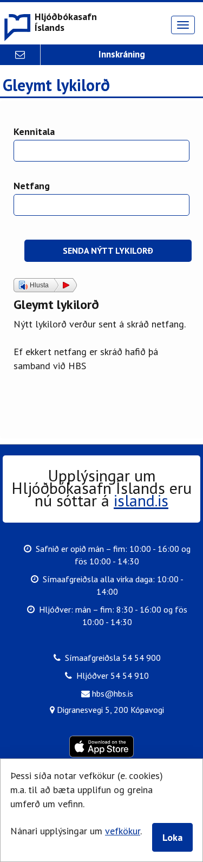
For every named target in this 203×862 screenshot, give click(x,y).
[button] (50, 23)
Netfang (32, 185)
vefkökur (122, 831)
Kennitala (34, 131)
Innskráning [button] (122, 54)
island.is (141, 500)
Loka (172, 837)
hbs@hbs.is (111, 693)
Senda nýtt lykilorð (108, 250)
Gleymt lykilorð (56, 85)
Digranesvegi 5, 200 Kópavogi (109, 709)
